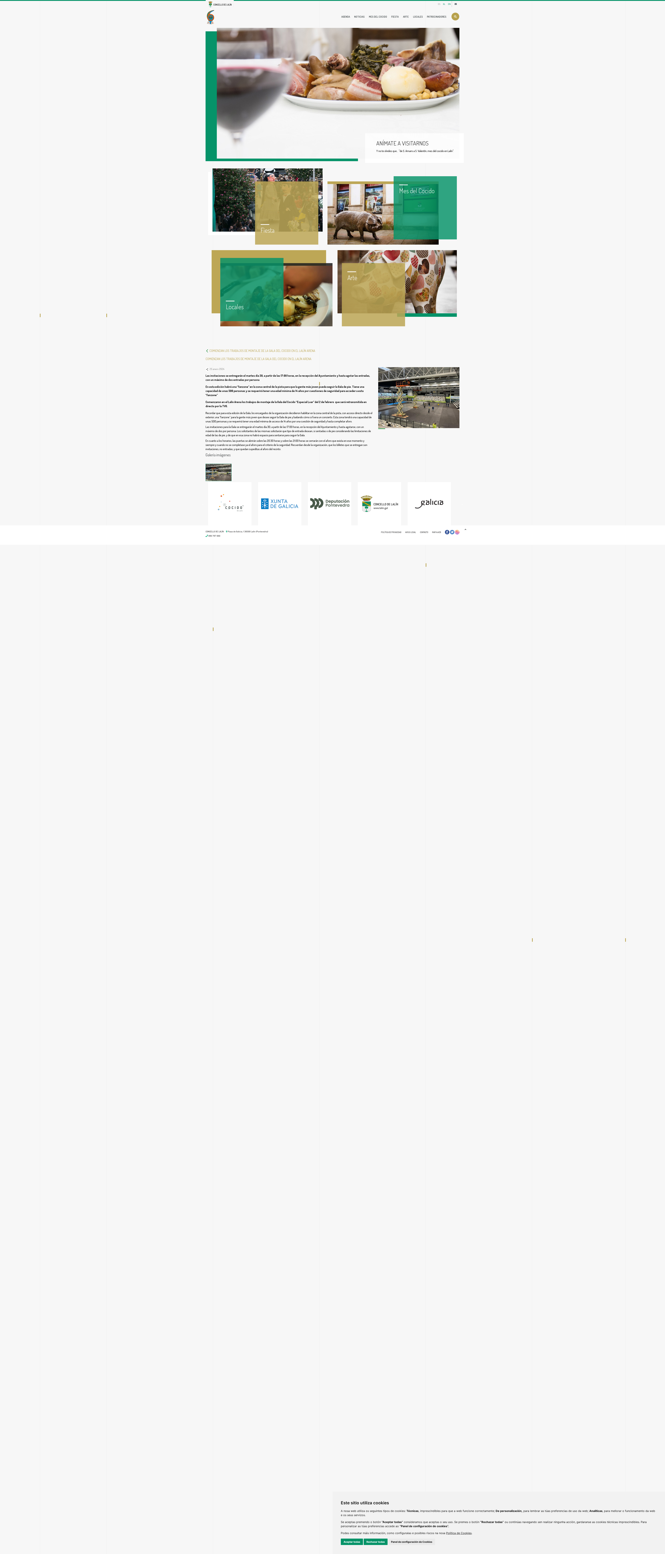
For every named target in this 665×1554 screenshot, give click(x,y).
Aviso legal (410, 532)
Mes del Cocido (378, 16)
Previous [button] (203, 503)
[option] (233, 503)
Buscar (455, 16)
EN (449, 4)
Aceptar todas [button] (352, 1541)
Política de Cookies (459, 1533)
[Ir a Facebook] (447, 532)
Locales (418, 16)
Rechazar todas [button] (375, 1541)
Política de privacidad (391, 532)
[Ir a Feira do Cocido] (211, 16)
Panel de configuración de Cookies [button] (411, 1541)
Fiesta (395, 16)
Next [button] (462, 503)
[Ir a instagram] (457, 532)
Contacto (424, 532)
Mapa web (436, 532)
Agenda (345, 16)
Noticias (359, 16)
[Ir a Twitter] (452, 532)
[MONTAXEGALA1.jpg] (219, 472)
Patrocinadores (436, 16)
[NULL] (207, 351)
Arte (406, 16)
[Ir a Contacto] (455, 4)
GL (444, 4)
